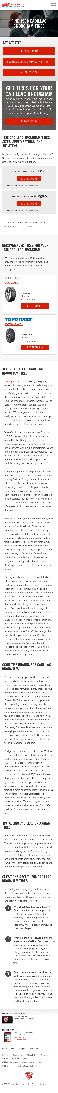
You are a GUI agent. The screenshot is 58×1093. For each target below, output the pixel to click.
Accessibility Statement (20, 1059)
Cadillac (13, 1049)
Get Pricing (33, 306)
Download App (20, 1039)
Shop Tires (29, 121)
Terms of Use (18, 1055)
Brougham (22, 1049)
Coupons (29, 72)
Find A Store (29, 51)
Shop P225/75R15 (29, 179)
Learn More (18, 1021)
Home (4, 1049)
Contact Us (45, 1055)
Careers (5, 1059)
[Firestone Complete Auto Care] (13, 5)
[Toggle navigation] (53, 5)
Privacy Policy (32, 1055)
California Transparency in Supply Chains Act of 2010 (21, 1062)
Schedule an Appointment (29, 61)
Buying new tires (13, 382)
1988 (31, 1049)
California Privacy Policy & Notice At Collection (19, 1066)
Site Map (5, 1055)
